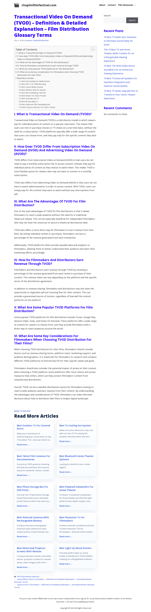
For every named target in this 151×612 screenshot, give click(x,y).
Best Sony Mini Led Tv (30, 98)
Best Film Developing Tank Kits (33, 93)
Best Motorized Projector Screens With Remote (31, 549)
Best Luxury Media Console (32, 87)
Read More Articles (25, 78)
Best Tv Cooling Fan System (75, 425)
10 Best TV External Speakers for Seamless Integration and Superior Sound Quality (120, 82)
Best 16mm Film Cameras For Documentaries (33, 457)
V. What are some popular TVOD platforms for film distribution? (45, 69)
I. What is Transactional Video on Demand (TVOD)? (39, 53)
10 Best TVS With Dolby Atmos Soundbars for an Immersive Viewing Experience (119, 69)
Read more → (23, 444)
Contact (112, 5)
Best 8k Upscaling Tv (29, 101)
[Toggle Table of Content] (91, 49)
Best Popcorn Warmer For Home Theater (38, 107)
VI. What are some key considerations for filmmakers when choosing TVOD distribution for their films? (50, 73)
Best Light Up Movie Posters (75, 548)
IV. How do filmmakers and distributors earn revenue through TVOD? (48, 65)
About (102, 5)
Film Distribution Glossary (28, 576)
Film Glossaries (125, 5)
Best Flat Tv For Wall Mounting (33, 84)
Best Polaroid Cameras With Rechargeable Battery (33, 519)
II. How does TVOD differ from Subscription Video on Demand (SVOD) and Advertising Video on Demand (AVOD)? (55, 57)
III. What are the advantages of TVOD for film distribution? (43, 62)
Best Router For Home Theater (33, 95)
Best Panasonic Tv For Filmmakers (72, 519)
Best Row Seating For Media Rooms (35, 81)
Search (107, 15)
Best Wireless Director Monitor (33, 90)
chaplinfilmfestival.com (39, 5)
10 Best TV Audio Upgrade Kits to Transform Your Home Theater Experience (121, 94)
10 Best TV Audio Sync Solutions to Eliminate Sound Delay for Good (120, 41)
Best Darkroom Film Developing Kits (35, 104)
